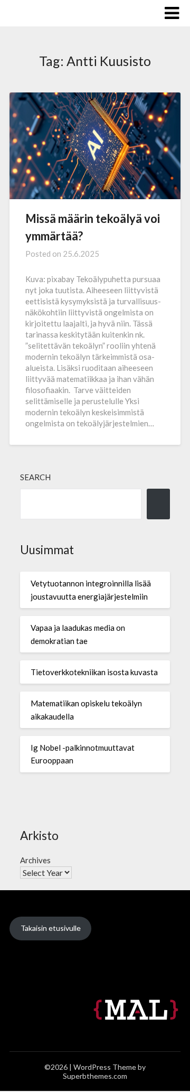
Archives (35, 860)
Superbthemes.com (95, 1075)
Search (35, 477)
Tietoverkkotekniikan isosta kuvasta (94, 672)
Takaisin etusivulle (51, 927)
